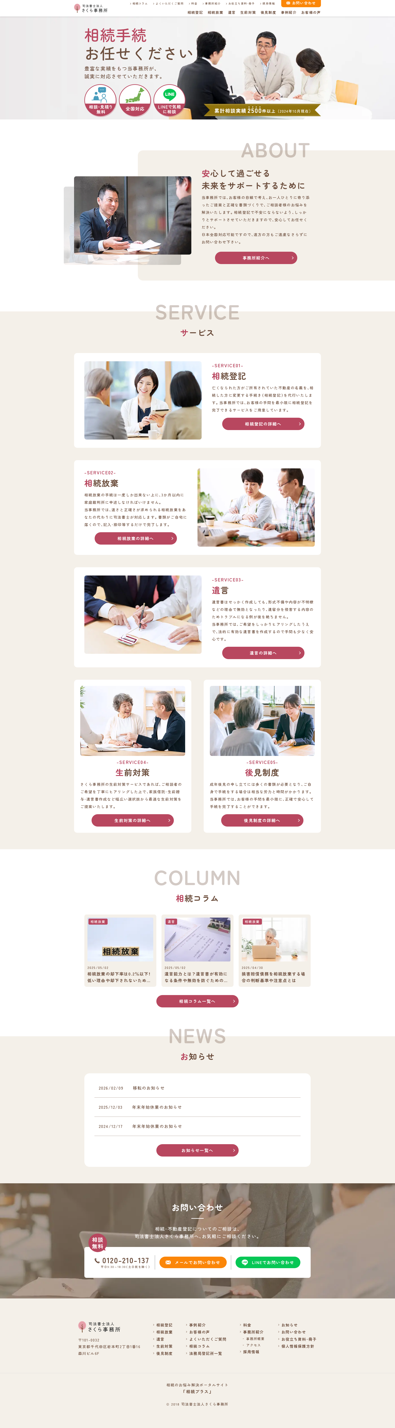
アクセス (253, 1345)
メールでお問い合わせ (198, 1262)
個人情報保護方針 (298, 1346)
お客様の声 (311, 12)
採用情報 (269, 3)
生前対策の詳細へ (132, 820)
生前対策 (248, 12)
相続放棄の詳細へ (135, 538)
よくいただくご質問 (170, 3)
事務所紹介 (213, 3)
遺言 (232, 12)
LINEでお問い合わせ (273, 1262)
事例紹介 (289, 12)
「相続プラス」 (197, 1391)
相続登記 (195, 12)
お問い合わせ (293, 1331)
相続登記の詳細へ (263, 424)
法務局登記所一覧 (205, 1353)
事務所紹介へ (256, 258)
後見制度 (268, 12)
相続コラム (140, 3)
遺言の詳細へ (263, 653)
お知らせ (289, 1324)
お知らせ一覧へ (197, 1150)
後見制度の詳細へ (262, 820)
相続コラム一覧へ (197, 1001)
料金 (194, 3)
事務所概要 (255, 1338)
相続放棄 (215, 12)
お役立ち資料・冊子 (241, 3)
